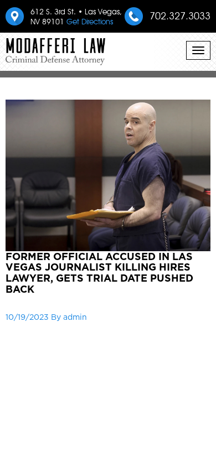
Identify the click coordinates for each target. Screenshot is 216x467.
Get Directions (89, 21)
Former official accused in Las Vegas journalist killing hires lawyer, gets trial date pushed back (99, 273)
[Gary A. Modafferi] (55, 47)
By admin (69, 317)
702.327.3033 (180, 16)
